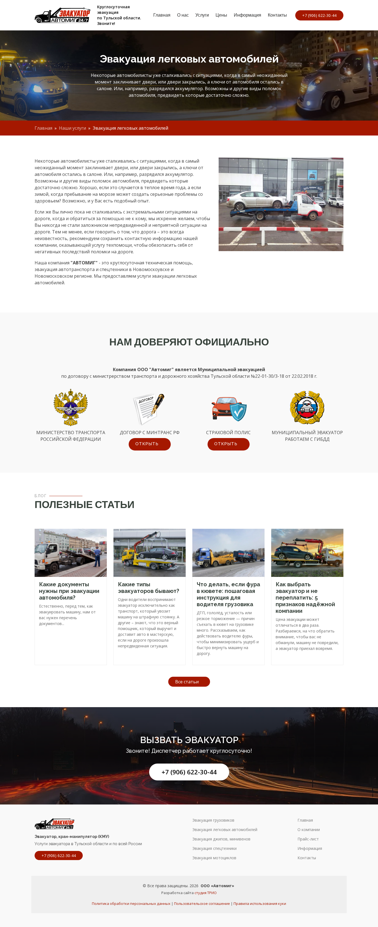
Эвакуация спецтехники (214, 848)
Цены (221, 15)
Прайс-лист (308, 839)
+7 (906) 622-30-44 (189, 772)
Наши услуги (72, 128)
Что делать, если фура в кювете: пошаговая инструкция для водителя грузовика (228, 594)
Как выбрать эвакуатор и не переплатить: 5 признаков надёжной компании (305, 597)
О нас (183, 15)
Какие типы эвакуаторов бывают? (148, 587)
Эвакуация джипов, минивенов (221, 839)
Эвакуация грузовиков (213, 820)
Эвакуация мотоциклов (214, 858)
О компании (308, 830)
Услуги (202, 15)
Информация (247, 15)
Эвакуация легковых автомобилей (224, 830)
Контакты (277, 15)
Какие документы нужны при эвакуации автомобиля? (69, 591)
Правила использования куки (260, 903)
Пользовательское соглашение (202, 903)
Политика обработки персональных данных (131, 903)
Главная (161, 15)
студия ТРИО (206, 892)
